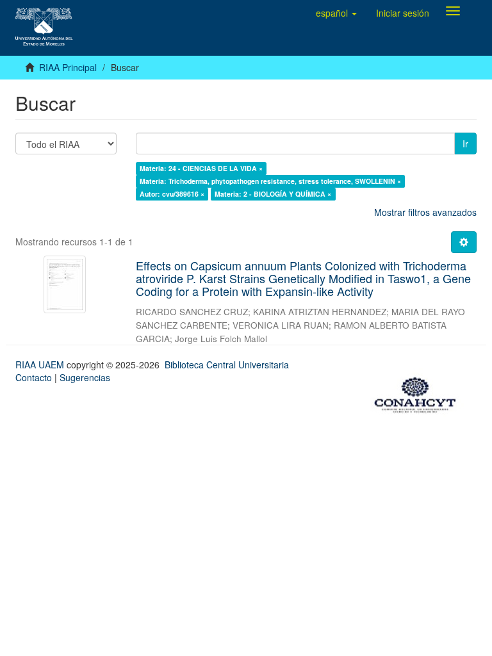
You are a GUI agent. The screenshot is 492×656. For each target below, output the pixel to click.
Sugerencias (85, 377)
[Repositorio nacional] (419, 392)
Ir (465, 143)
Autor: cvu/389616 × (172, 194)
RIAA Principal (68, 67)
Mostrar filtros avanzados (425, 212)
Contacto (33, 377)
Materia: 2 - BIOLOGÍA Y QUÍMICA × (273, 194)
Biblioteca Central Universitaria (227, 364)
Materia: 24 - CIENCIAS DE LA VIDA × (201, 168)
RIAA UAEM (41, 364)
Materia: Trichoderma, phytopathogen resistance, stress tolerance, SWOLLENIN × (270, 181)
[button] (336, 13)
